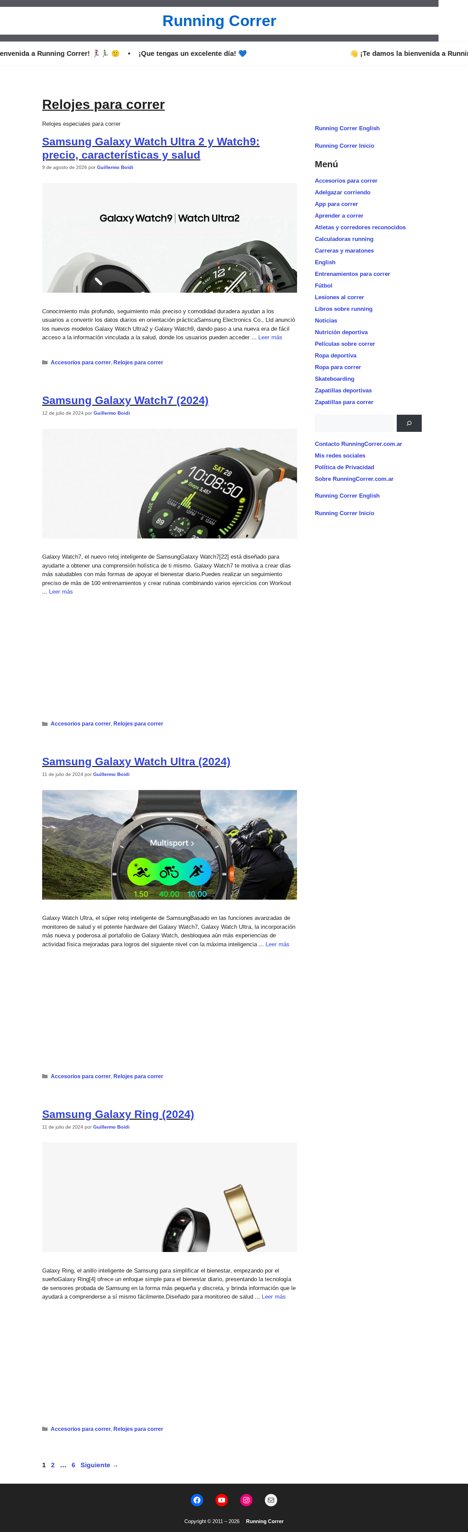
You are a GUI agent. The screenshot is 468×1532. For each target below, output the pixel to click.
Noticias (326, 320)
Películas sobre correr (345, 344)
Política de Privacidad (344, 467)
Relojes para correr (138, 362)
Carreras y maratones (344, 250)
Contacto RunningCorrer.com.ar (358, 444)
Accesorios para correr (81, 362)
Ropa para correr (338, 367)
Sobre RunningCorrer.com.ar (354, 479)
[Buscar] (409, 423)
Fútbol (323, 285)
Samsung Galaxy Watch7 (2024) (125, 400)
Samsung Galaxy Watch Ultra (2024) (136, 761)
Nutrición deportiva (341, 332)
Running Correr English (347, 128)
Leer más (270, 337)
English (325, 262)
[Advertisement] (169, 655)
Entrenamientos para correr (352, 274)
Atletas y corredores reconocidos (360, 227)
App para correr (336, 204)
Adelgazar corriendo (342, 192)
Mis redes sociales (340, 455)
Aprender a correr (339, 215)
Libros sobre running (343, 309)
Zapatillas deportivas (343, 390)
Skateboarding (334, 379)
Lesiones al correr (339, 297)
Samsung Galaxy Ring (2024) (118, 1114)
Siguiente (100, 1465)
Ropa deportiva (335, 355)
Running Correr (219, 20)
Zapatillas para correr (344, 402)
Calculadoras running (344, 239)
